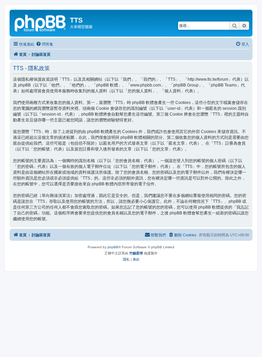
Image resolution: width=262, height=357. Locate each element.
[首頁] (40, 22)
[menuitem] (44, 44)
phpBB (112, 247)
